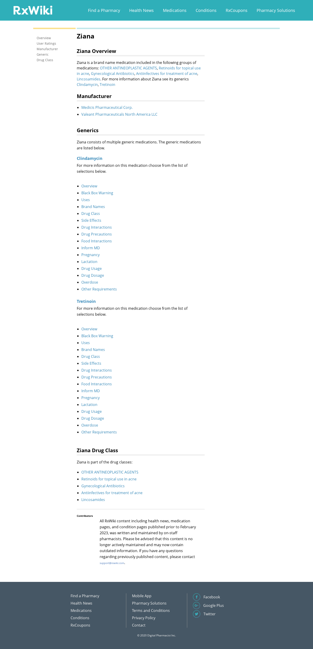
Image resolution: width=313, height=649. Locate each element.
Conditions (206, 10)
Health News (141, 10)
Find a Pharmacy (104, 10)
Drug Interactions (96, 227)
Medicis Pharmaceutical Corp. (107, 107)
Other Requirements (99, 289)
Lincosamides (88, 79)
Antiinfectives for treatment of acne (166, 73)
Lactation (89, 261)
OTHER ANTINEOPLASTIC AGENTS (128, 68)
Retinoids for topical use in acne (109, 479)
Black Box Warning (97, 192)
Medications (175, 10)
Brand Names (93, 206)
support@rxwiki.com (112, 563)
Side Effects (91, 220)
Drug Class (90, 213)
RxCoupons (236, 10)
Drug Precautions (96, 234)
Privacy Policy (143, 617)
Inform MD (90, 247)
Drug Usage (91, 268)
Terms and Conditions (151, 610)
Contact (139, 625)
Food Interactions (96, 241)
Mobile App (141, 595)
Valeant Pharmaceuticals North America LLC (119, 114)
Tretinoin (107, 84)
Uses (85, 199)
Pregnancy (90, 254)
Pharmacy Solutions (276, 10)
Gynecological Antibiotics (112, 73)
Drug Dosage (92, 275)
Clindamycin (87, 84)
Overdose (89, 282)
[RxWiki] (32, 10)
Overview (89, 186)
